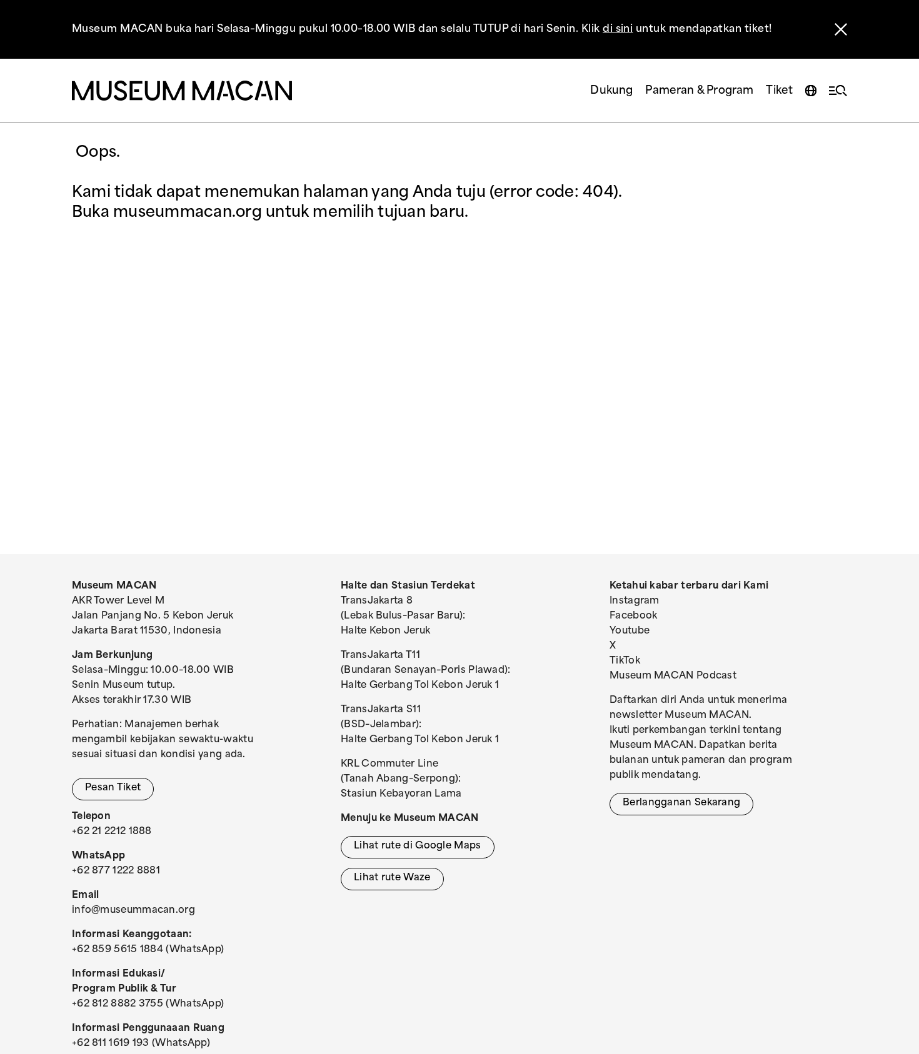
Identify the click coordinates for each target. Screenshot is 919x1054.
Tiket (779, 91)
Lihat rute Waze (392, 878)
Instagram (635, 601)
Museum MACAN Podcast (673, 676)
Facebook (633, 616)
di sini (618, 29)
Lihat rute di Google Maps (417, 846)
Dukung (611, 91)
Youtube (630, 631)
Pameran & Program (699, 91)
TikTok (625, 661)
